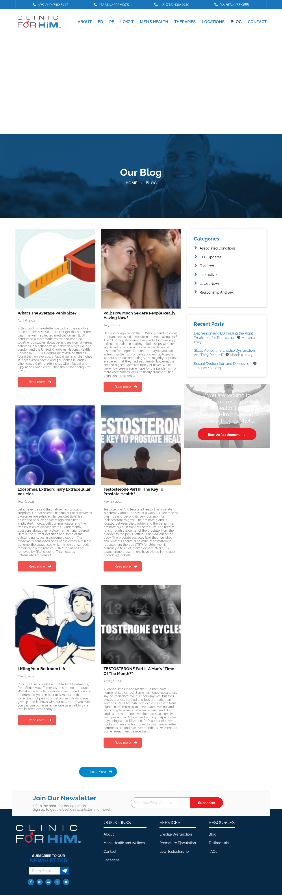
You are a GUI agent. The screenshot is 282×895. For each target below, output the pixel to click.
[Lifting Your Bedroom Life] (55, 624)
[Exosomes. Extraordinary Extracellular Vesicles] (55, 445)
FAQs (213, 851)
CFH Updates (210, 257)
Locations (111, 860)
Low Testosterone (174, 851)
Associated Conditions (218, 248)
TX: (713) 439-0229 (174, 4)
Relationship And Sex (217, 292)
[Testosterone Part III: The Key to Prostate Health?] (141, 445)
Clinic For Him (38, 22)
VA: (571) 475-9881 (234, 4)
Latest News (210, 283)
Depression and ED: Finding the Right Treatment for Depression (223, 335)
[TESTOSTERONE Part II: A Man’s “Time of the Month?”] (141, 624)
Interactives (209, 275)
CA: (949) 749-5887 (53, 4)
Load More (98, 771)
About (109, 834)
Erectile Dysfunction (176, 834)
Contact (110, 851)
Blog (212, 834)
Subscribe (206, 803)
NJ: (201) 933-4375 (114, 4)
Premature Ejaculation (178, 843)
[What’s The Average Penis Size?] (55, 269)
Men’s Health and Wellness (125, 843)
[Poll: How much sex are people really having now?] (141, 269)
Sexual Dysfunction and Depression (222, 364)
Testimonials (219, 843)
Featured (207, 266)
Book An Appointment (223, 434)
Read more (37, 382)
